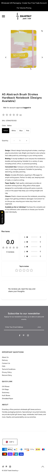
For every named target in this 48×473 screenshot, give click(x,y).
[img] (10, 115)
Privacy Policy (7, 372)
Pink (27, 130)
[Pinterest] (23, 335)
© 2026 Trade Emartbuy (10, 470)
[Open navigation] (8, 16)
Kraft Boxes (6, 395)
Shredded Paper (7, 398)
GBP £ (11, 442)
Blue (21, 130)
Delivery (5, 360)
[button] (33, 237)
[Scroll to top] (43, 466)
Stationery (5, 392)
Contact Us (6, 363)
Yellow (5, 130)
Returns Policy (7, 375)
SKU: (3, 121)
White (14, 130)
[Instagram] (28, 335)
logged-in (27, 108)
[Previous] (6, 57)
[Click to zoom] (42, 31)
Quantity (5, 140)
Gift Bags (5, 389)
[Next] (42, 57)
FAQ (3, 366)
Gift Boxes (5, 386)
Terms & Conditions (8, 369)
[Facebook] (19, 335)
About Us (5, 357)
